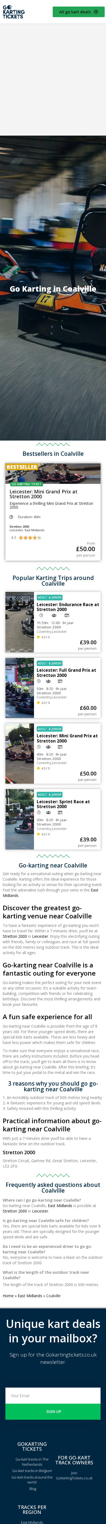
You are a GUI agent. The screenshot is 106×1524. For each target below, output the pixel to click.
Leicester (40, 936)
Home (8, 1295)
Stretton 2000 (15, 936)
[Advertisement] (53, 80)
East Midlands (60, 1205)
